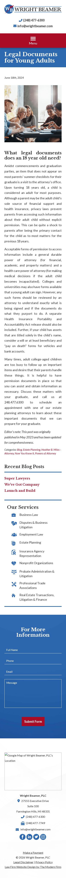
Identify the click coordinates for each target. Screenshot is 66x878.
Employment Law (31, 534)
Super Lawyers (17, 478)
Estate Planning (31, 449)
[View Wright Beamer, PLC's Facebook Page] (23, 837)
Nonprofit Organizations (36, 563)
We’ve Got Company (21, 485)
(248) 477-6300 (34, 20)
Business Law (28, 515)
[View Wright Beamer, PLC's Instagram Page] (43, 837)
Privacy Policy (44, 862)
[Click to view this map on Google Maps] (33, 771)
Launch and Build (19, 491)
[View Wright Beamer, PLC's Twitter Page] (36, 837)
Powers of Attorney (45, 453)
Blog (19, 449)
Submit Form (33, 721)
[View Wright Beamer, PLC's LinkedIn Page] (29, 837)
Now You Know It (24, 453)
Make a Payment (33, 852)
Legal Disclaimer (23, 862)
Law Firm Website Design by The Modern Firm (33, 867)
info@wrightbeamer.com (35, 26)
